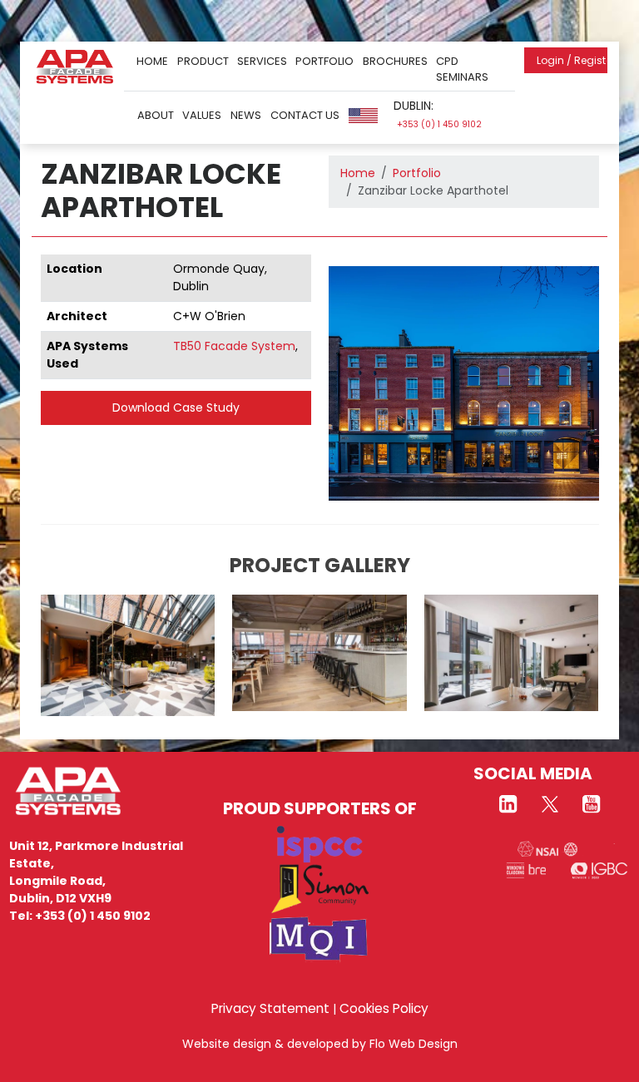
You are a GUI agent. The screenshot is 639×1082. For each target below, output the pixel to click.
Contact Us (304, 115)
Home (152, 61)
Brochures (395, 61)
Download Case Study (176, 407)
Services (262, 61)
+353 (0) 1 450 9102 (439, 124)
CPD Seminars (462, 69)
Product (203, 61)
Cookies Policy (383, 1008)
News (245, 115)
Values (201, 115)
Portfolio (324, 61)
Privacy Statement (270, 1008)
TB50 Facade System (234, 346)
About (155, 115)
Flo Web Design (413, 1043)
